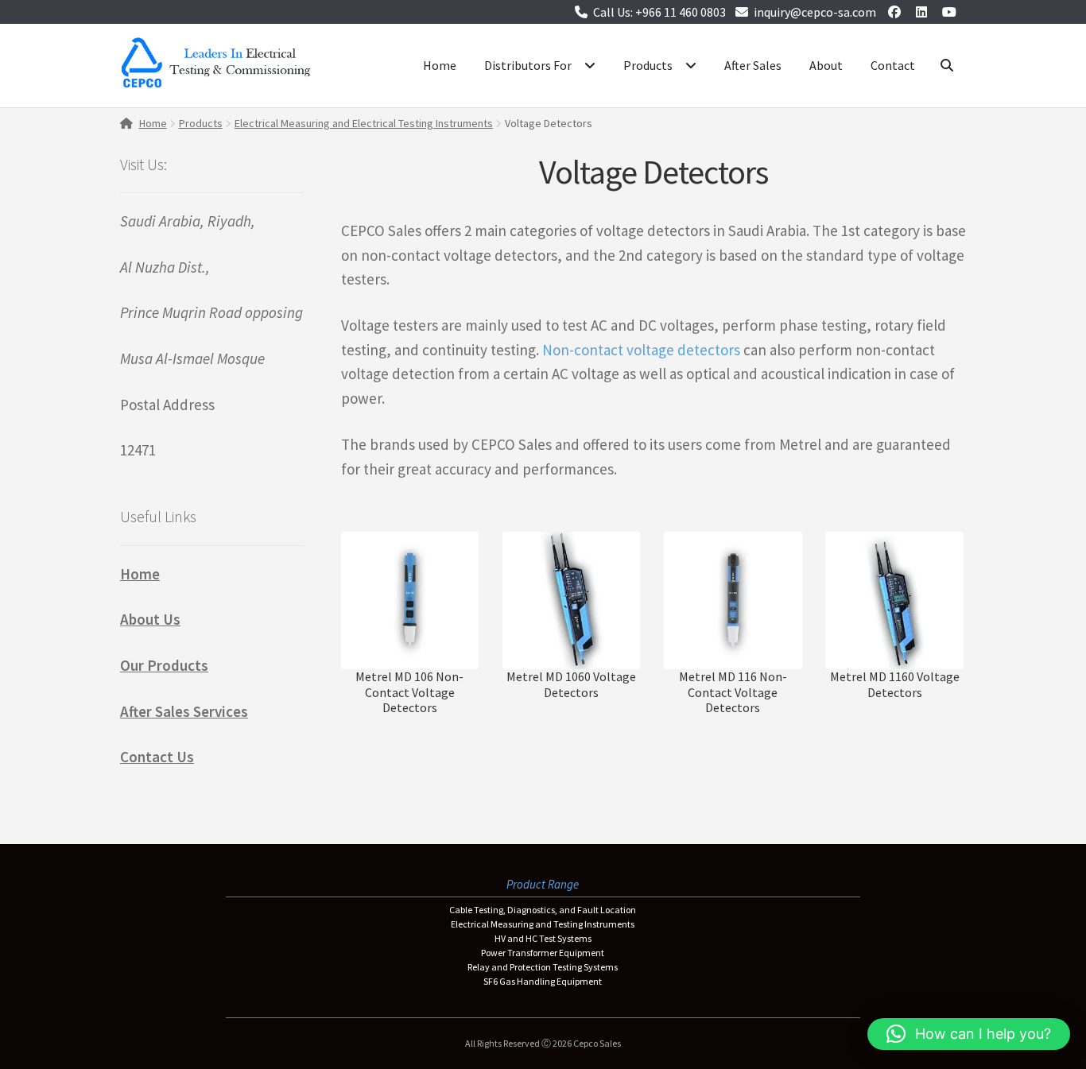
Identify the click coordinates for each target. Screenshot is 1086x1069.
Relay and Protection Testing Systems (542, 967)
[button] (968, 1034)
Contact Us (157, 756)
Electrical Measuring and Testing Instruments (542, 924)
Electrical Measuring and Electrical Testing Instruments (364, 123)
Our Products (164, 665)
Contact (893, 65)
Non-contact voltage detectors (641, 349)
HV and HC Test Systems (543, 938)
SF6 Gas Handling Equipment (542, 981)
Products (648, 65)
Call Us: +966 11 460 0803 (659, 12)
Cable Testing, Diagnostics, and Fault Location (542, 910)
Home (439, 65)
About (826, 65)
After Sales (753, 65)
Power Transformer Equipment (542, 953)
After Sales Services (184, 711)
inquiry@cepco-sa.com (815, 12)
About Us (150, 619)
